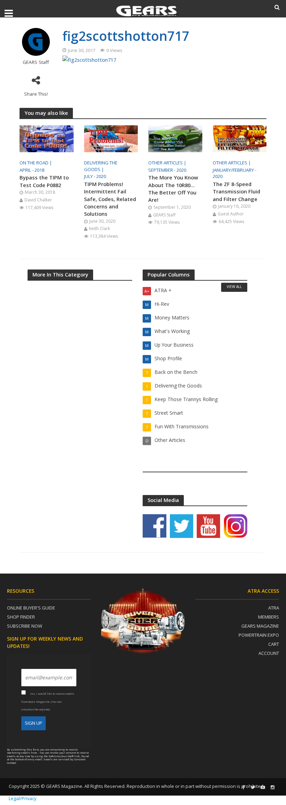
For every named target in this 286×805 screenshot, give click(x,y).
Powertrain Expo (259, 635)
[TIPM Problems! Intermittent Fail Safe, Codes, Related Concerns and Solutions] (111, 138)
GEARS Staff (36, 62)
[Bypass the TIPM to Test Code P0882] (47, 138)
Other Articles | (167, 163)
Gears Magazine (260, 626)
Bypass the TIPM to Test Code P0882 (44, 181)
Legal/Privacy (23, 798)
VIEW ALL (234, 286)
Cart (273, 644)
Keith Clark (99, 228)
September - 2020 (167, 170)
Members (268, 617)
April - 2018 (32, 170)
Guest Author (231, 214)
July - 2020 (95, 176)
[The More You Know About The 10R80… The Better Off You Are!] (175, 138)
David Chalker (38, 200)
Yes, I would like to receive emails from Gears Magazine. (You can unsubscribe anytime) (47, 701)
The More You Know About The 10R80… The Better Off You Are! (173, 188)
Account (268, 653)
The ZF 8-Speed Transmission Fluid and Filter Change (236, 191)
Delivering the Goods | (101, 166)
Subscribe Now (24, 626)
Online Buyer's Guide (31, 608)
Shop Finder (21, 617)
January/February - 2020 (234, 173)
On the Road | (36, 163)
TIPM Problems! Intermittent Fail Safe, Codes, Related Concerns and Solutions (110, 198)
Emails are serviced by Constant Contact (46, 761)
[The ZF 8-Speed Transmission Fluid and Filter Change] (240, 138)
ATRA (273, 608)
